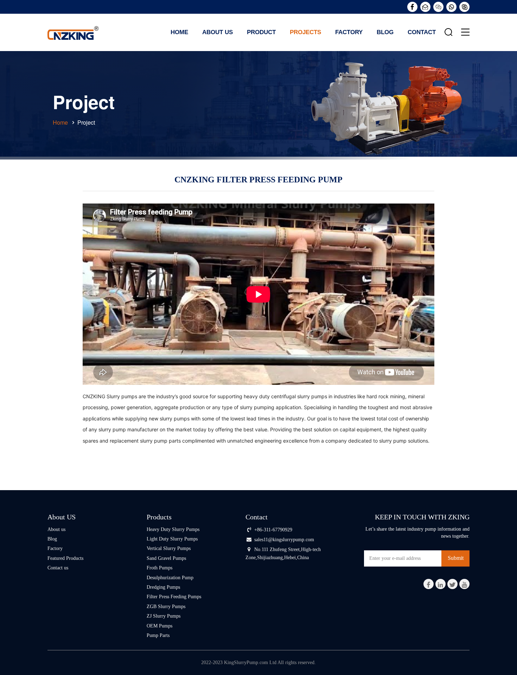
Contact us (57, 567)
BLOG (385, 32)
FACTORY (349, 32)
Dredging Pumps (163, 587)
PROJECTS (305, 32)
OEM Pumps (159, 626)
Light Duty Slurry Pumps (172, 539)
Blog (52, 539)
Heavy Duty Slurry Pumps (173, 529)
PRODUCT (261, 32)
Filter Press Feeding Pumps (174, 596)
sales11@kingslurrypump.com (284, 539)
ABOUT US (217, 32)
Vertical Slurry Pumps (169, 548)
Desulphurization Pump (170, 577)
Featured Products (65, 558)
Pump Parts (158, 635)
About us (56, 529)
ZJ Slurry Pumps (163, 616)
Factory (55, 548)
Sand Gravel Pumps (166, 558)
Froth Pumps (159, 567)
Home (179, 32)
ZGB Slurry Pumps (166, 606)
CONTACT (422, 32)
